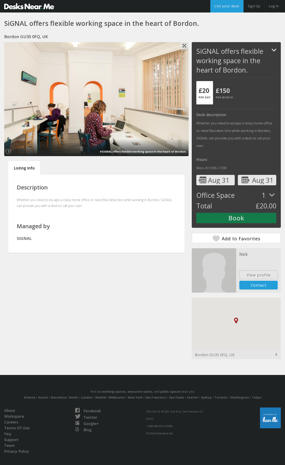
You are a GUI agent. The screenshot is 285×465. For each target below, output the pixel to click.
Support (11, 439)
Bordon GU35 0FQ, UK (215, 354)
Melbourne (117, 397)
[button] (236, 321)
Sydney (206, 397)
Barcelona (58, 397)
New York (135, 397)
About (9, 410)
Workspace (14, 416)
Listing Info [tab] (24, 167)
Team (9, 445)
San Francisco (155, 397)
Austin (43, 397)
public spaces (170, 391)
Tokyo (256, 397)
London (86, 397)
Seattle (192, 397)
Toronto (220, 397)
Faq (7, 433)
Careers (11, 422)
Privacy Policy (16, 451)
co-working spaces (111, 391)
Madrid (100, 397)
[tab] (204, 92)
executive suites (140, 391)
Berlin (73, 397)
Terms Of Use (17, 427)
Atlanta (29, 397)
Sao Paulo (176, 397)
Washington (239, 397)
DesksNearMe (29, 6)
